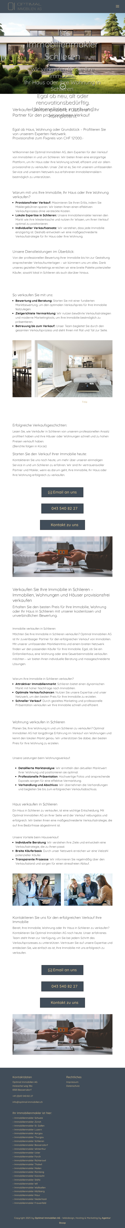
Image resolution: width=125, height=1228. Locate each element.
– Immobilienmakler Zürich (27, 1121)
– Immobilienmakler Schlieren (28, 1141)
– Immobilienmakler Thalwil (27, 1164)
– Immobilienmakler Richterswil (29, 1160)
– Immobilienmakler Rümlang (28, 1172)
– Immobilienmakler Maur (26, 1195)
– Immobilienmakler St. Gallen (28, 1125)
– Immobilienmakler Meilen (27, 1168)
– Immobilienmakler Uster (26, 1152)
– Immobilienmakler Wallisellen (29, 1187)
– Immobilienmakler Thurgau (28, 1137)
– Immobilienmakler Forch (27, 1156)
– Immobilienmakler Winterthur (29, 1148)
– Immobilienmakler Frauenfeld (29, 1203)
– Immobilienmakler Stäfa (26, 1179)
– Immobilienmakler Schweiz (28, 1117)
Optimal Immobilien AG (48, 1217)
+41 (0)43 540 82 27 (23, 1096)
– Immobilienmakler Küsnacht (28, 1175)
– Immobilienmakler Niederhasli (30, 1199)
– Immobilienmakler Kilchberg (29, 1191)
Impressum (72, 1082)
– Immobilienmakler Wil (25, 1183)
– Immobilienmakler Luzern (27, 1129)
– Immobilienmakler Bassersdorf (30, 1145)
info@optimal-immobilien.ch (28, 1102)
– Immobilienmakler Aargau (28, 1133)
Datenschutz (73, 1085)
